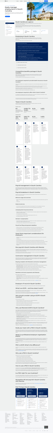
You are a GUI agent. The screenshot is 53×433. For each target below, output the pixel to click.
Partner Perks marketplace (44, 419)
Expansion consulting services (15, 418)
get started (36, 280)
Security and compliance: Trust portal (30, 416)
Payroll (13, 416)
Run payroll (6, 418)
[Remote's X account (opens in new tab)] (45, 430)
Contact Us (35, 420)
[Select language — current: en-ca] (43, 1)
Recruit (13, 419)
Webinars (21, 416)
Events (35, 416)
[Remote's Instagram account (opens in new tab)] (47, 430)
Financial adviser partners (44, 417)
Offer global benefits (7, 419)
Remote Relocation (14, 417)
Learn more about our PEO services (38, 383)
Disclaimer (37, 430)
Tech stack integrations (22, 419)
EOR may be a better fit (21, 350)
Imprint (40, 430)
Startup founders (28, 421)
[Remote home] (6, 1)
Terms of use (34, 430)
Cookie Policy (30, 430)
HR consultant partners (44, 416)
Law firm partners (43, 418)
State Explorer (7, 5)
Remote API (6, 417)
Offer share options (7, 420)
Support (35, 418)
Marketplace (35, 417)
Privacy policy (26, 430)
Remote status (35, 419)
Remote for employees (29, 422)
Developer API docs (22, 417)
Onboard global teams (7, 416)
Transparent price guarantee (29, 417)
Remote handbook (21, 420)
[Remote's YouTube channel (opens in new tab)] (42, 430)
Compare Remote (21, 418)
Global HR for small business (15, 422)
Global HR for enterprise (15, 423)
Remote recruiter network (44, 420)
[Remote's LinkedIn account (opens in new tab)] (44, 430)
